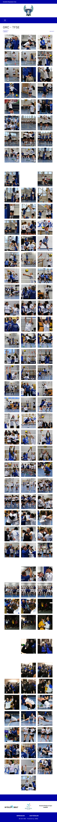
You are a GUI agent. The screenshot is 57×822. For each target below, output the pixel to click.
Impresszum (21, 815)
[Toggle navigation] (5, 20)
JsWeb (36, 818)
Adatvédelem (34, 815)
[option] (11, 806)
